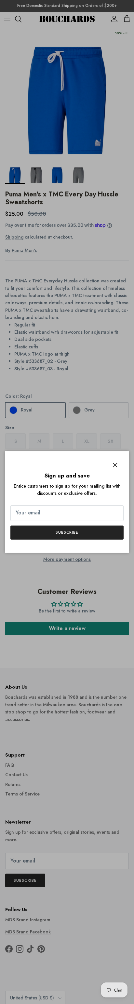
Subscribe (67, 532)
